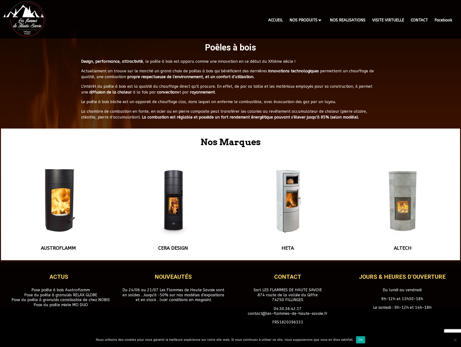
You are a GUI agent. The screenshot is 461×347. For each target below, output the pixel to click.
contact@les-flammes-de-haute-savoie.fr (288, 313)
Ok (360, 339)
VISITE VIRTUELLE (388, 20)
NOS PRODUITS (303, 20)
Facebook (443, 20)
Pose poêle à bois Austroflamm (60, 290)
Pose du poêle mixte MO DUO (61, 305)
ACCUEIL (275, 20)
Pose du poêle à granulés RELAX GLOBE (60, 295)
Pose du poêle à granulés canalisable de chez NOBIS (61, 299)
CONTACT (419, 20)
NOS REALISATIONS (347, 20)
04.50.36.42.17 (288, 308)
